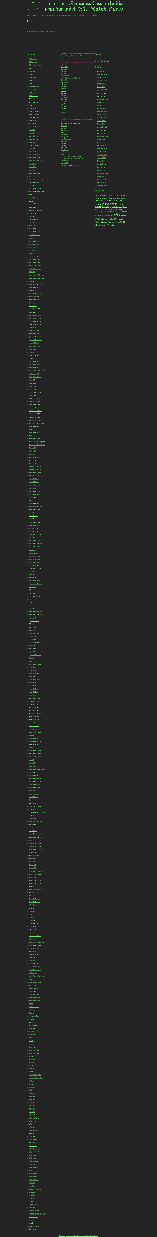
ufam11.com (33, 930)
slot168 (32, 809)
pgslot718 (33, 627)
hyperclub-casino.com (37, 371)
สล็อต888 (32, 1115)
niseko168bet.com (35, 544)
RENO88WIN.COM (34, 701)
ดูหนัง (31, 1022)
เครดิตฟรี (32, 1192)
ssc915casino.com (35, 834)
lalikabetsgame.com (36, 423)
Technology (33, 862)
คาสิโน (31, 1004)
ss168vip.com (34, 828)
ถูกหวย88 (32, 1028)
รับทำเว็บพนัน (33, 1087)
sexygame (32, 772)
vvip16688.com (34, 967)
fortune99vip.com (35, 293)
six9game (32, 791)
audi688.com (33, 139)
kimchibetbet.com (35, 411)
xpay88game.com (35, 982)
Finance (32, 281)
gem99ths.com (34, 330)
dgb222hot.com (34, 235)
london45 (32, 448)
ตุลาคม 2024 (101, 139)
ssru (30, 840)
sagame (31, 735)
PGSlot (31, 624)
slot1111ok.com (35, 806)
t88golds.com (34, 855)
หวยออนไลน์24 (33, 1177)
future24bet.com (35, 315)
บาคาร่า (31, 1044)
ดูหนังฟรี (63, 154)
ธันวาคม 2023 (101, 170)
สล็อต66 (31, 1106)
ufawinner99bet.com (36, 942)
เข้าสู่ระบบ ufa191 (35, 1189)
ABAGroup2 (33, 108)
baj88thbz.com (34, 154)
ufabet (31, 917)
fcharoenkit (103, 198)
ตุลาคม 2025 (101, 102)
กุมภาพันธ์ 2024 (102, 164)
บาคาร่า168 (32, 1047)
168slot (32, 71)
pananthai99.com (35, 581)
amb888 (31, 133)
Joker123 (32, 386)
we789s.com (33, 973)
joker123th (33, 389)
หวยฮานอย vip (34, 1180)
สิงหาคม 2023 (101, 182)
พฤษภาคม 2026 (102, 81)
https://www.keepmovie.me (71, 156)
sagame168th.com (35, 741)
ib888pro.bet (34, 374)
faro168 (97, 198)
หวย (30, 1170)
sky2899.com (33, 797)
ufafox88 (32, 926)
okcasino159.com (35, 556)
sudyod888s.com (35, 843)
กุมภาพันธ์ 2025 (102, 127)
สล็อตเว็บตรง (33, 1146)
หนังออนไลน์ (33, 1167)
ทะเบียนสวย (32, 1035)
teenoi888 (33, 865)
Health (31, 352)
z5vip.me (32, 991)
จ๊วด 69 (31, 1013)
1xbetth (32, 80)
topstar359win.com (36, 889)
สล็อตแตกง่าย (33, 1155)
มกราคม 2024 (101, 167)
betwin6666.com (35, 188)
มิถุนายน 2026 (101, 77)
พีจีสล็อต (31, 1069)
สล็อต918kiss (33, 1121)
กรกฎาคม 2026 (102, 74)
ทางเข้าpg (32, 1041)
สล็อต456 (32, 1099)
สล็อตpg (31, 1127)
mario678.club (34, 491)
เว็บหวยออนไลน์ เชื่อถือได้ (37, 1214)
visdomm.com (33, 964)
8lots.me (32, 90)
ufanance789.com (35, 936)
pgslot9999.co (34, 639)
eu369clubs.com (35, 269)
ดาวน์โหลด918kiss (99, 211)
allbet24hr (33, 124)
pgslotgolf (33, 649)
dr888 (31, 238)
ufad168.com (33, 923)
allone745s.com (35, 127)
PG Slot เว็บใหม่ (34, 596)
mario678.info (34, 494)
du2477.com (33, 247)
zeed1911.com (34, 994)
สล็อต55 (31, 1102)
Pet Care (32, 587)
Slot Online (33, 803)
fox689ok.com (34, 296)
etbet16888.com (35, 266)
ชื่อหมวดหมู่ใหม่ (34, 1016)
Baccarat (32, 148)
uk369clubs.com (35, 945)
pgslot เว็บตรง (66, 145)
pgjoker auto (34, 621)
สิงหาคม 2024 (101, 145)
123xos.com (33, 59)
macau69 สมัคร (34, 476)
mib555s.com (33, 516)
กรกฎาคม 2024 (102, 149)
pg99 (30, 602)
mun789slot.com (35, 534)
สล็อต (31, 1090)
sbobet (31, 747)
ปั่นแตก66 (32, 1059)
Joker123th (98, 204)
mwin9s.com (33, 537)
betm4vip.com (34, 182)
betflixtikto (34, 176)
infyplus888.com (35, 377)
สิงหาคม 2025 (101, 108)
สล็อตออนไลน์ (33, 1140)
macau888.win (34, 479)
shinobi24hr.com (35, 781)
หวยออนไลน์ (33, 1174)
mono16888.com (34, 525)
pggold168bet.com (35, 611)
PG (30, 590)
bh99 (30, 195)
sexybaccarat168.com (37, 769)
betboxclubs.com (35, 173)
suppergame (33, 852)
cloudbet (32, 229)
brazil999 (33, 213)
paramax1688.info (35, 584)
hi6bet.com (33, 358)
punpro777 (64, 163)
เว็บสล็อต (32, 1207)
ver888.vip (33, 951)
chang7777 (33, 225)
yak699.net (33, 985)
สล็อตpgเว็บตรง (34, 1130)
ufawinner (33, 939)
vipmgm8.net (33, 957)
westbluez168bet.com (37, 976)
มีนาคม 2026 (101, 87)
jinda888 (32, 383)
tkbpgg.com (33, 886)
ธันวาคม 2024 (101, 133)
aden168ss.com (34, 117)
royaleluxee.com (35, 723)
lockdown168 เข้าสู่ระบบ (37, 442)
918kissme (33, 99)
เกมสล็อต (32, 1186)
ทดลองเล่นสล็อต (34, 1031)
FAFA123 (32, 272)
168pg (31, 68)
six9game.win (34, 794)
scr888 (31, 760)
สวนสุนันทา (32, 1164)
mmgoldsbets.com (35, 522)
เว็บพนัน (31, 1201)
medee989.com (34, 503)
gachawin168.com (35, 321)
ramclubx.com (34, 695)
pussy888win (33, 692)
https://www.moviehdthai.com (72, 158)
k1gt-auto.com (34, 398)
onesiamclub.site (35, 562)
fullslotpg (33, 306)
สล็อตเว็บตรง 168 (34, 1149)
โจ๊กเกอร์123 (33, 1229)
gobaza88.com (34, 343)
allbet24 (64, 106)
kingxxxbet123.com (36, 417)
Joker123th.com (35, 392)
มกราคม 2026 (101, 93)
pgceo (31, 605)
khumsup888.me (34, 405)
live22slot (33, 435)
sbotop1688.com (35, 750)
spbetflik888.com (35, 821)
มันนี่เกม (31, 1081)
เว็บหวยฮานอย (33, 1217)
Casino (31, 222)
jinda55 (32, 380)
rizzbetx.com (34, 710)
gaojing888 (33, 327)
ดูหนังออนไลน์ (33, 1025)
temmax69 (32, 868)
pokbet (31, 661)
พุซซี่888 (31, 1072)
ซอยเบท (31, 1019)
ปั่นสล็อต (31, 1056)
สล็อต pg (32, 1093)
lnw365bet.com (34, 439)
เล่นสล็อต (32, 1195)
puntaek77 (33, 682)
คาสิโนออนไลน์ (33, 1010)
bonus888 (32, 207)
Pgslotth (32, 652)
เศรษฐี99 (32, 1223)
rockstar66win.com (36, 713)
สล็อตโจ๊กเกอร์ (33, 1161)
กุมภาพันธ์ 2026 (102, 90)
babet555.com (34, 145)
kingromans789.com (36, 414)
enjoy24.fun (33, 256)
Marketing (33, 497)
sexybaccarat (66, 139)
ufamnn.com (33, 933)
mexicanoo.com (34, 510)
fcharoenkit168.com (36, 275)
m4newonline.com (35, 466)
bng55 (31, 201)
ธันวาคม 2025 (101, 96)
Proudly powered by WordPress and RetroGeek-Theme (78, 1236)
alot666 (32, 130)
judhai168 (33, 395)
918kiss (64, 121)
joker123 (64, 67)
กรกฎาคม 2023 (102, 186)
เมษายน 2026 (101, 84)
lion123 (32, 429)
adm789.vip (33, 120)
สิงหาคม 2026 (101, 71)
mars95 (31, 500)
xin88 (31, 979)
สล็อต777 (32, 1112)
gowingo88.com (34, 346)
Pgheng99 (32, 618)
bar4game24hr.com (35, 161)
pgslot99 (32, 636)
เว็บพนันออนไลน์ (34, 1204)
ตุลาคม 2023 (101, 176)
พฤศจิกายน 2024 (102, 136)
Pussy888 (32, 686)
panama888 (33, 577)
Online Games (34, 565)
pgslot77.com (34, 633)
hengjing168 (33, 355)
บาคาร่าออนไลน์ (34, 1050)
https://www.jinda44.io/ (70, 78)
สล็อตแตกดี (32, 1158)
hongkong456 (33, 367)
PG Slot (32, 593)
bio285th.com (34, 198)
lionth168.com (34, 432)
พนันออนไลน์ (33, 1065)
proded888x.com (35, 664)
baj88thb (32, 151)
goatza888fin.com (35, 337)
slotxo (63, 93)
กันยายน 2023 (101, 179)
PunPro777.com (34, 679)
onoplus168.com (35, 568)
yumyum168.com (34, 988)
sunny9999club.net (36, 849)
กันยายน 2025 (101, 105)
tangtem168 (33, 859)
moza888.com (33, 528)
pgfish (31, 608)
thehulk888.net (35, 877)
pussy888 (64, 134)
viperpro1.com (34, 954)
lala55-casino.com (36, 420)
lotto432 (32, 451)
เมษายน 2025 (101, 121)
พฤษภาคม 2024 (102, 155)
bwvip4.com (33, 216)
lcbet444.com (34, 426)
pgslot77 (32, 630)
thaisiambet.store (36, 871)
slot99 (63, 73)
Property (32, 667)
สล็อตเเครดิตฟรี (34, 1152)
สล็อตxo (31, 1133)
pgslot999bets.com (36, 642)
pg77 (30, 599)
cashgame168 (33, 219)
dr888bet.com (34, 241)
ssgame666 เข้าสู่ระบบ (36, 837)
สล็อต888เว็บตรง (34, 1118)
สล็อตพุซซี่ (32, 1136)
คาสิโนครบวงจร (34, 1007)
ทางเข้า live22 (34, 1038)
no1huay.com (33, 553)
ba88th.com (33, 142)
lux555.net (33, 460)
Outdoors (32, 571)
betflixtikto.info (36, 179)
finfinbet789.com (35, 284)
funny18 (32, 312)
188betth (32, 77)
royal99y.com (34, 720)
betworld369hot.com (36, 191)
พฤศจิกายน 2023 (102, 173)
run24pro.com (34, 726)
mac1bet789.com (35, 472)
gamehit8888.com (35, 324)
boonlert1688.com (35, 210)
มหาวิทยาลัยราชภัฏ (35, 1075)
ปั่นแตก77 (32, 1062)
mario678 (32, 488)
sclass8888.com (35, 757)
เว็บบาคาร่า (32, 1198)
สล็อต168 (32, 1096)
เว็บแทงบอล (32, 1220)
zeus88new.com (34, 997)
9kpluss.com (33, 102)
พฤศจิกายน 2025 (102, 99)
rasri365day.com (35, 698)
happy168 (32, 349)
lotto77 (32, 454)
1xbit (31, 83)
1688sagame (33, 62)
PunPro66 (32, 670)
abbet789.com (34, 111)
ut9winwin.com (34, 948)
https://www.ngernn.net (70, 165)
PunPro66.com (34, 673)
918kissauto (33, 96)
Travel (31, 896)
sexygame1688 (34, 775)
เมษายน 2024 (101, 158)
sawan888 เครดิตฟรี (35, 744)
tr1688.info (33, 892)
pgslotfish (33, 645)
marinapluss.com (35, 485)
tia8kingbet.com (35, 880)
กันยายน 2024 (101, 142)
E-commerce (33, 250)
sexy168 (32, 763)
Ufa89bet (32, 911)
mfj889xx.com (34, 513)
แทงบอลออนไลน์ (34, 1226)
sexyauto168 (33, 766)
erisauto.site (34, 259)
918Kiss (32, 93)
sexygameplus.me (35, 778)
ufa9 (30, 914)
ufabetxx (32, 920)
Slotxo (31, 815)
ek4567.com (33, 253)
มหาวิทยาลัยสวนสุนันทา (36, 1078)
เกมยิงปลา (32, 1183)
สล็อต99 (31, 1124)
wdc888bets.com (35, 970)
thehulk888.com (35, 874)
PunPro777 (33, 676)
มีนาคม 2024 (101, 161)
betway (31, 185)
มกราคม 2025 (101, 130)
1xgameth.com (34, 86)
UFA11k (31, 908)
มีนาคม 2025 (101, 124)
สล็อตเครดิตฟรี (33, 1143)
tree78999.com (34, 899)
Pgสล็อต (31, 658)
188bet (31, 74)
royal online (34, 716)
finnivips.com (34, 287)
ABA (30, 105)
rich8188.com (34, 707)
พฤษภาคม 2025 (102, 118)
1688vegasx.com (35, 65)
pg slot (64, 104)
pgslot (63, 86)
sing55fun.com (34, 784)
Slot (30, 800)
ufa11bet (32, 905)
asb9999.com (33, 136)
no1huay (32, 550)
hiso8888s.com (34, 361)
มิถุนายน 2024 (101, 152)
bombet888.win (34, 204)
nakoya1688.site (35, 540)
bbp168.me (33, 164)
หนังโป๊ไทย (64, 97)
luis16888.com (34, 457)
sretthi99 (33, 825)
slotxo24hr (33, 818)
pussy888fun (33, 689)
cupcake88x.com (35, 232)
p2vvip (31, 574)
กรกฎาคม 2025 (102, 111)
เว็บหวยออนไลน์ (34, 1211)
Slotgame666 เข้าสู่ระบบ (37, 812)
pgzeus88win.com (35, 655)
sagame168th (33, 738)
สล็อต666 (32, 1109)
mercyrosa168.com (35, 506)
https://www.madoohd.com (70, 124)
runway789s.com (35, 732)
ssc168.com (33, 831)
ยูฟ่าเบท (31, 1084)
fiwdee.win (33, 290)
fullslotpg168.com (36, 309)
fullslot (32, 303)
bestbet (32, 170)
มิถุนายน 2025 (101, 115)
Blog (29, 21)
